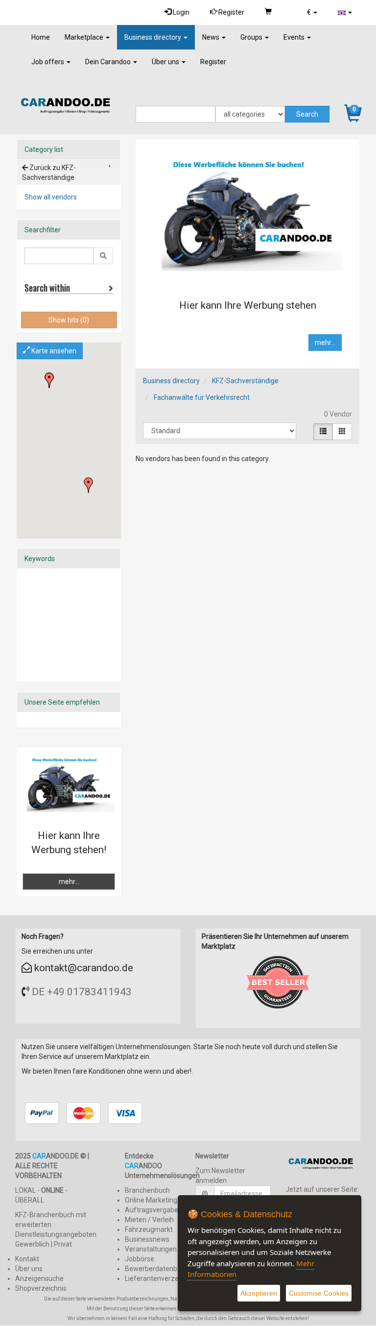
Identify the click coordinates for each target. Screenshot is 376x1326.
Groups (252, 37)
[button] (312, 12)
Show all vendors (50, 197)
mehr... (325, 342)
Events (294, 37)
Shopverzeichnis (41, 1288)
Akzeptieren (258, 1293)
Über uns (166, 62)
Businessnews (147, 1239)
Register (230, 12)
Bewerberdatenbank (156, 1269)
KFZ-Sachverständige (245, 381)
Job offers (48, 62)
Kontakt (27, 1259)
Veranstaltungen (151, 1249)
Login (180, 12)
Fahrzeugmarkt (149, 1229)
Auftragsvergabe (151, 1210)
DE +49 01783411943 (82, 992)
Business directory (153, 37)
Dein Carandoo (108, 62)
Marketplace (85, 37)
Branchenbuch (147, 1190)
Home (40, 37)
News (211, 37)
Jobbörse (139, 1259)
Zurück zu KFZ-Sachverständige (49, 172)
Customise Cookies (319, 1293)
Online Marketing (151, 1200)
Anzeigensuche (39, 1278)
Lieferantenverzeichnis (160, 1278)
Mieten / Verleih (149, 1220)
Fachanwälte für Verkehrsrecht (202, 397)
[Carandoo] (323, 1165)
